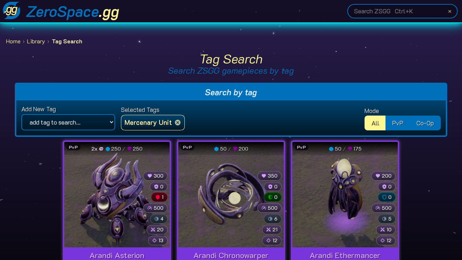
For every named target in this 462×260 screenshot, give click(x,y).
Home (13, 41)
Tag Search (67, 41)
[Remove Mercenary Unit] (177, 122)
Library (36, 41)
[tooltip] (113, 148)
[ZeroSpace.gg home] (11, 11)
